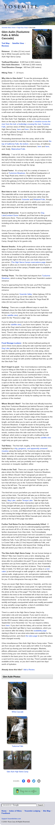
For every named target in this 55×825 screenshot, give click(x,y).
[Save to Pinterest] (28, 781)
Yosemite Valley (25, 294)
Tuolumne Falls (17, 746)
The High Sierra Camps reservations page (28, 262)
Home (4, 811)
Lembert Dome (12, 215)
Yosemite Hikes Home (8, 27)
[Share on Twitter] (33, 781)
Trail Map (6, 43)
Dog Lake (5, 348)
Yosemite (25, 199)
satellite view (12, 315)
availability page (40, 631)
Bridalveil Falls (39, 199)
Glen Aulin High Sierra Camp (17, 771)
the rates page (31, 636)
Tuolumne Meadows (17, 173)
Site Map (47, 811)
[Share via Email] (38, 781)
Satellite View (18, 43)
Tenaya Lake (27, 500)
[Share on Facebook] (23, 781)
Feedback (6, 813)
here (19, 129)
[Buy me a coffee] (26, 791)
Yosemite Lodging (32, 811)
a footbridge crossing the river (29, 124)
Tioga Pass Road (22, 27)
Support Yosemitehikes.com (11, 819)
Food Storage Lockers (11, 343)
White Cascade (17, 711)
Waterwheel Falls (18, 149)
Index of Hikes (15, 811)
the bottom (24, 144)
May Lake (11, 500)
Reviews (5, 46)
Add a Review (28, 670)
